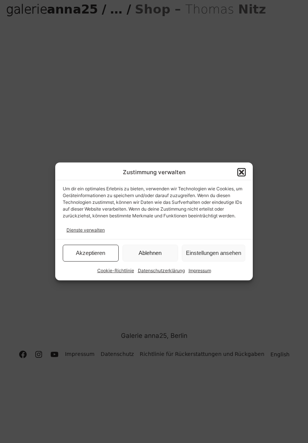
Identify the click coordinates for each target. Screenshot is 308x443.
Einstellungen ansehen (213, 253)
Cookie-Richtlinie (115, 270)
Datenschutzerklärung (161, 270)
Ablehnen (150, 253)
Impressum (200, 270)
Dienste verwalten (85, 229)
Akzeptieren (90, 253)
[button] (241, 172)
